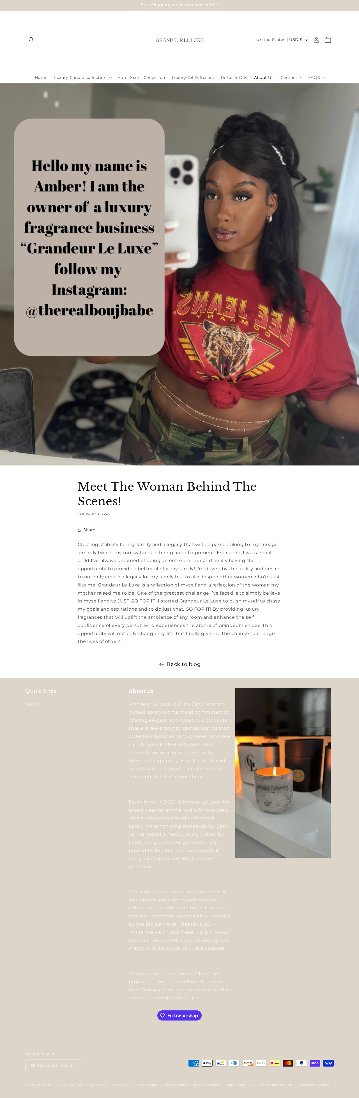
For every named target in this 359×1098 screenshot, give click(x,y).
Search (32, 704)
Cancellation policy (314, 1085)
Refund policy (146, 1085)
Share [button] (89, 529)
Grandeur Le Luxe (54, 1085)
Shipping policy (239, 1085)
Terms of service (206, 1085)
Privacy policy (175, 1085)
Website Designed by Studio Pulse (99, 1085)
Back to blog (184, 664)
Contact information (275, 1085)
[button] (31, 40)
